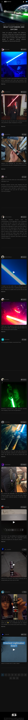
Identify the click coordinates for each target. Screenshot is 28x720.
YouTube (24, 634)
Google (24, 134)
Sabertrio (7, 1)
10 (14, 678)
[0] (26, 1)
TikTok (25, 549)
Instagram (24, 422)
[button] (14, 64)
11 (17, 678)
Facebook (24, 49)
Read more (3, 126)
